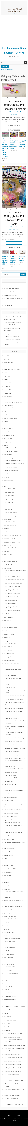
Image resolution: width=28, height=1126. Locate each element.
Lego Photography (8, 617)
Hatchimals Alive (8, 455)
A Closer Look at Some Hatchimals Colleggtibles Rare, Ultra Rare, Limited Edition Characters (14, 342)
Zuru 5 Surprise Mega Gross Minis (12, 1054)
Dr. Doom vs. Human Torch (10, 285)
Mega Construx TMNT (10, 776)
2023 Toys (6, 359)
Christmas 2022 (7, 393)
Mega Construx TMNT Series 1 (13, 778)
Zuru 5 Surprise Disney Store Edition (12, 1037)
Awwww (6, 366)
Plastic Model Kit (8, 872)
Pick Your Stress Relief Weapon (11, 288)
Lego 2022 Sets (7, 519)
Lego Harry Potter (8, 555)
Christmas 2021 (7, 390)
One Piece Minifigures (10, 408)
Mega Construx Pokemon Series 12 (13, 822)
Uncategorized (7, 1017)
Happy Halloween (8, 432)
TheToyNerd (18, 98)
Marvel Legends (7, 657)
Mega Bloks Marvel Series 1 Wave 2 (13, 669)
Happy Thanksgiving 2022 (10, 442)
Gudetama (6, 425)
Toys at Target (7, 990)
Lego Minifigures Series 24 (11, 607)
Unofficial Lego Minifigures (10, 1020)
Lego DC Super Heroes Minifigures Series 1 (15, 580)
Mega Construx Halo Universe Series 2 (14, 745)
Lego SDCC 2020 (8, 624)
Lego (5, 486)
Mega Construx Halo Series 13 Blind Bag (14, 738)
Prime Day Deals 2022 (9, 879)
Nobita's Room (8, 483)
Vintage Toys (7, 1024)
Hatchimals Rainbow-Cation (11, 448)
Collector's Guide (8, 397)
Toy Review (6, 984)
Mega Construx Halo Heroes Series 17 (15, 696)
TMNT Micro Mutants (9, 961)
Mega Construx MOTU (10, 766)
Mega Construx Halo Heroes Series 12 (14, 708)
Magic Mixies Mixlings (9, 654)
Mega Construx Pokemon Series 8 (13, 836)
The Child (7, 922)
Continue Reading (13, 125)
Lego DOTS (6, 551)
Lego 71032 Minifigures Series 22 (13, 576)
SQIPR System (7, 913)
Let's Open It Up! (8, 647)
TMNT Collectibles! (8, 958)
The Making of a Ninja (10, 967)
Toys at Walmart (8, 993)
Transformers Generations (10, 1003)
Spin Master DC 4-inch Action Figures (13, 906)
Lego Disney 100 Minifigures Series (13, 548)
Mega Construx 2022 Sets (10, 785)
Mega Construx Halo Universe (11, 813)
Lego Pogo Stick (9, 502)
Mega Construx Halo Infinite (12, 719)
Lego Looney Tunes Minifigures (12, 587)
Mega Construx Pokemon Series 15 (13, 794)
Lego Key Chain (7, 558)
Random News (7, 886)
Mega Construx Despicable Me (11, 797)
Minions (5, 859)
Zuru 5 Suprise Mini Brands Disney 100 (13, 1034)
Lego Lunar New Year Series (10, 561)
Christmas (6, 380)
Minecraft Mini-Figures (9, 852)
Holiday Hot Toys (8, 474)
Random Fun (6, 882)
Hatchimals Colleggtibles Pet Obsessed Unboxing (14, 105)
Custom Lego (7, 400)
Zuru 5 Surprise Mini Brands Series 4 (12, 1065)
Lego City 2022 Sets (10, 522)
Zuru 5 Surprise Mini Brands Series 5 (12, 1068)
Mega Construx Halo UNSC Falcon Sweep (15, 748)
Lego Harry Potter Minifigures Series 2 (14, 583)
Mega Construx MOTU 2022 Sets (14, 769)
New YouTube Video (8, 865)
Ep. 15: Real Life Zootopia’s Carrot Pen (13, 302)
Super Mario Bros (8, 926)
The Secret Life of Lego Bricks (12, 516)
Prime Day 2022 (7, 876)
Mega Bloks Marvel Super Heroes (11, 664)
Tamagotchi (6, 929)
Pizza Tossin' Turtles (10, 942)
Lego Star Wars (8, 509)
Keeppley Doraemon (8, 481)
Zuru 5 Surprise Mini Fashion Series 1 (12, 1071)
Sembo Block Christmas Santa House (14, 892)
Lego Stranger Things (9, 634)
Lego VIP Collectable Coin (11, 513)
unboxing (6, 1013)
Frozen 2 (6, 422)
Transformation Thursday (10, 996)
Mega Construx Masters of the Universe (15, 758)
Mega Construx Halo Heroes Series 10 (13, 810)
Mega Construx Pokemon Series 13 (13, 826)
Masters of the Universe (9, 660)
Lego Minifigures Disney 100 (11, 590)
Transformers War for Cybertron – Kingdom (14, 1007)
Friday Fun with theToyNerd (10, 418)
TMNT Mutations (8, 970)
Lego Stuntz (7, 638)
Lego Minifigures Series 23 (11, 604)
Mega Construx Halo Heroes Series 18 (15, 699)
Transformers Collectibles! (10, 1000)
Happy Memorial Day (9, 435)
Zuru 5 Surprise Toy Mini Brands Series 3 (14, 1080)
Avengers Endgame (8, 363)
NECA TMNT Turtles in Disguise (12, 938)
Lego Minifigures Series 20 (11, 597)
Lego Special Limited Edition (10, 627)
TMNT (5, 936)
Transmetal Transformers (10, 1010)
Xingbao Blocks (7, 1030)
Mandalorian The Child (10, 919)
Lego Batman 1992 (9, 492)
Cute (5, 411)
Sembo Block (7, 889)
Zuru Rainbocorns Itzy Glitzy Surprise (14, 1104)
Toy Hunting (7, 977)
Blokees (5, 373)
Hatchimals (5, 112)
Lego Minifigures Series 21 (11, 600)
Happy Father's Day (8, 428)
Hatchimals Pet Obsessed (11, 467)
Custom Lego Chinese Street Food (13, 402)
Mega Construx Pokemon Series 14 (13, 829)
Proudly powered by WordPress (8, 1118)
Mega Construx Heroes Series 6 (12, 752)
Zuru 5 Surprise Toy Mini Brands (11, 1075)
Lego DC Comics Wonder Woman (12, 542)
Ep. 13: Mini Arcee (8, 305)
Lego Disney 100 (7, 546)
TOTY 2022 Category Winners (11, 974)
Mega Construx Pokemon (10, 820)
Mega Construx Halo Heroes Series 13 (14, 712)
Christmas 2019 (7, 383)
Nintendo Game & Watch (10, 869)
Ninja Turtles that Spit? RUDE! (11, 295)
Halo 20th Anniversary (10, 675)
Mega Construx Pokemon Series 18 (13, 832)
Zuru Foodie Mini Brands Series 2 (11, 1099)
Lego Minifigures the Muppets (12, 610)
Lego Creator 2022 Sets (9, 539)
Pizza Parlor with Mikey (10, 903)
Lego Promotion (7, 621)
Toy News (16, 229)
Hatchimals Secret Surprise (11, 471)
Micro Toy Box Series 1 (9, 848)
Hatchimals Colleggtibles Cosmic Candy (14, 460)
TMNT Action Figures (9, 954)
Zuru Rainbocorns (8, 1102)
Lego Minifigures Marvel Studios (12, 593)
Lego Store (6, 631)
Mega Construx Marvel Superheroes (13, 755)
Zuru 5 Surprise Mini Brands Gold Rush (13, 1058)
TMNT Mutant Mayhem (9, 964)
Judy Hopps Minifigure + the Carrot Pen (13, 299)
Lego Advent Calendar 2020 (10, 525)
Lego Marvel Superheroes (11, 499)
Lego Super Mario (8, 641)
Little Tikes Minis (8, 650)
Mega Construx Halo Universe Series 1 (14, 741)
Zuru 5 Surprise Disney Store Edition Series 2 (14, 1045)
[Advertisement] (14, 31)
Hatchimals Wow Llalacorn (11, 451)
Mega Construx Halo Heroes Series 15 (14, 715)
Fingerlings (6, 415)
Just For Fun (6, 477)
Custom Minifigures (8, 406)
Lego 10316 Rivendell (10, 489)
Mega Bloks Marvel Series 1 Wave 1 (13, 666)
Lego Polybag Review (10, 506)
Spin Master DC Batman (9, 910)
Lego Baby (6, 529)
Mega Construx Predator (11, 772)
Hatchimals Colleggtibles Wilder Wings (14, 464)
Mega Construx (7, 673)
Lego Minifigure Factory (9, 565)
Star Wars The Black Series (10, 917)
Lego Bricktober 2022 (10, 496)
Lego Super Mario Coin (10, 643)
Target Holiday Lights (9, 933)
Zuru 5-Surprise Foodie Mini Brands (12, 1095)
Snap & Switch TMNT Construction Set (13, 901)
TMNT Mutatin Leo (9, 951)
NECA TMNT (7, 862)
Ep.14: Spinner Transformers (10, 292)
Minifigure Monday (8, 855)
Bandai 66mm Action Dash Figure (12, 369)
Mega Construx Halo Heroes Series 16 (14, 790)
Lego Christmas (7, 532)
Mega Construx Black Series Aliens (13, 679)
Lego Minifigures (7, 568)
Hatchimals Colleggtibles (14, 112)
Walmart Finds (7, 1027)
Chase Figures (7, 376)
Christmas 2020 (7, 386)
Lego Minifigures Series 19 (10, 614)
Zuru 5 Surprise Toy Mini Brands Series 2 (14, 1077)
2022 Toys (6, 356)
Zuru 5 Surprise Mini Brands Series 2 (12, 1061)
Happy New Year (8, 439)
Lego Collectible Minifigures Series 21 (12, 535)
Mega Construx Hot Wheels (10, 817)
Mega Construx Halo (10, 688)
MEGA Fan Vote (9, 781)
